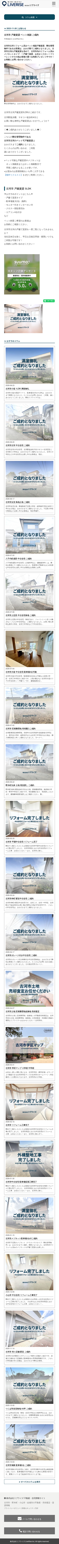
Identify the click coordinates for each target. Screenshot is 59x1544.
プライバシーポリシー (12, 1508)
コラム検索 (29, 17)
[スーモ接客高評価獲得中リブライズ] (29, 274)
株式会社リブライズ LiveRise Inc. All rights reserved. (29, 1541)
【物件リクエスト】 (13, 174)
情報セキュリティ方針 (30, 1508)
